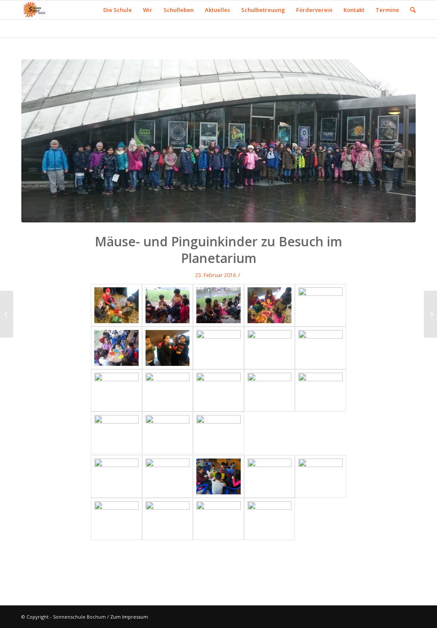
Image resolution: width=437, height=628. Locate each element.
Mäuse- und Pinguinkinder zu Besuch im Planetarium (218, 250)
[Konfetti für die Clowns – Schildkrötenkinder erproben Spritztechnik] (6, 314)
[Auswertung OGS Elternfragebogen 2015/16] (430, 314)
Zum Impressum (129, 616)
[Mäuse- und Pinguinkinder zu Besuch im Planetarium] (218, 140)
